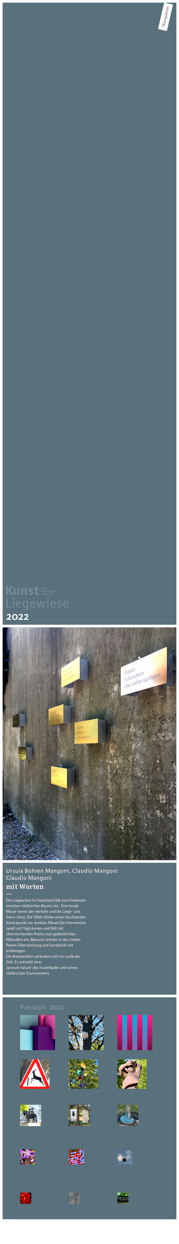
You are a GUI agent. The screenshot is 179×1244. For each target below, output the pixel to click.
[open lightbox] (89, 743)
